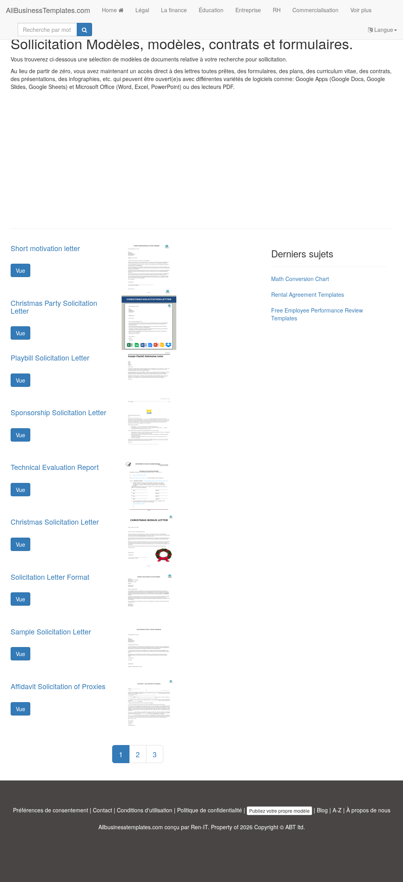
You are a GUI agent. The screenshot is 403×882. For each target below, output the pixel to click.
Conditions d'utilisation (144, 810)
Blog (322, 810)
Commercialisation (315, 10)
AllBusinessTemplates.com (48, 10)
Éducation (211, 10)
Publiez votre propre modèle (279, 810)
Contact (102, 810)
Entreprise (248, 10)
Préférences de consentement (50, 810)
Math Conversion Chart (300, 279)
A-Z (337, 810)
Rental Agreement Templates (307, 294)
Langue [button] (383, 29)
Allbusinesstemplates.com (130, 827)
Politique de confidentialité (209, 810)
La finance (174, 10)
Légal (142, 10)
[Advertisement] (201, 165)
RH (277, 10)
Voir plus (361, 10)
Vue (20, 270)
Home (110, 10)
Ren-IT (199, 827)
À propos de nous (368, 810)
